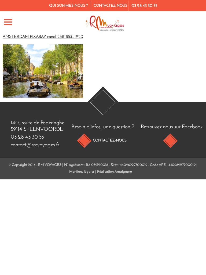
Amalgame (123, 172)
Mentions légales (81, 172)
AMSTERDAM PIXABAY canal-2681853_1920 (43, 37)
